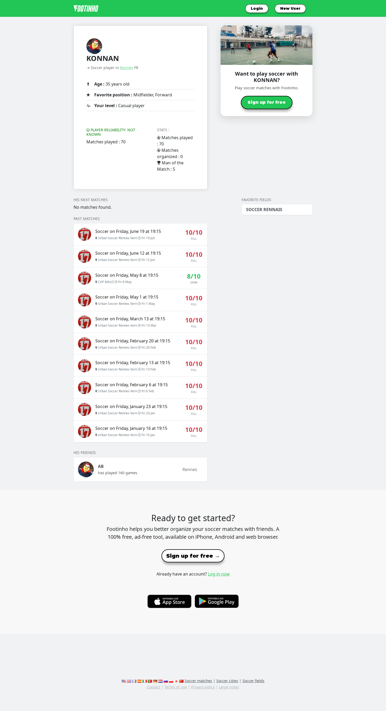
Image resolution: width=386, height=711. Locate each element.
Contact (153, 686)
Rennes (126, 67)
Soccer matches (198, 680)
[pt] (150, 680)
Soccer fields (253, 680)
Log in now (219, 574)
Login (257, 8)
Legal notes (229, 686)
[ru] (166, 680)
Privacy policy (203, 686)
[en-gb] (129, 680)
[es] (139, 680)
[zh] (181, 680)
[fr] (134, 680)
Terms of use (175, 686)
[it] (145, 680)
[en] (124, 680)
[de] (155, 680)
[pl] (171, 680)
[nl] (160, 680)
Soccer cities (227, 680)
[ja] (176, 680)
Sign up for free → (193, 556)
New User (290, 8)
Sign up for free (267, 102)
